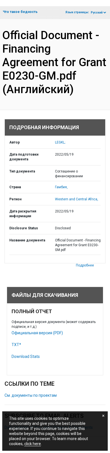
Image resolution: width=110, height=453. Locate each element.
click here (32, 443)
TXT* (16, 344)
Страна (15, 187)
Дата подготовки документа (23, 157)
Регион (15, 199)
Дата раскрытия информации (22, 213)
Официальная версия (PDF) (37, 333)
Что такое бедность (20, 12)
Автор (14, 142)
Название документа (27, 240)
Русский (97, 12)
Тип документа (22, 171)
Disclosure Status (23, 228)
